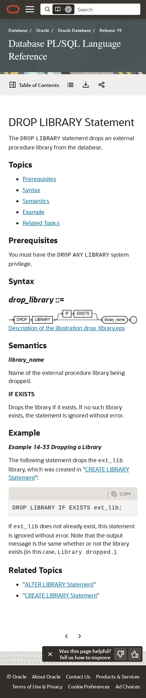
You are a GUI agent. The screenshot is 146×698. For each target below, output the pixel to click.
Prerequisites (39, 178)
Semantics (36, 201)
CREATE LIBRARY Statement (61, 595)
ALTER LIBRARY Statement (59, 584)
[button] (30, 9)
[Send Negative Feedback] (120, 654)
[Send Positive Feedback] (134, 654)
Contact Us (78, 677)
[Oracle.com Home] (13, 9)
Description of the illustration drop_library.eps (67, 328)
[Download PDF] (85, 84)
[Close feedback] (50, 654)
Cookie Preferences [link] (89, 686)
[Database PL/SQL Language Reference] (70, 84)
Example (34, 212)
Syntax (31, 189)
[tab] (58, 493)
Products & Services (118, 677)
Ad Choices (128, 686)
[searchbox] (107, 9)
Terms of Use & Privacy (37, 686)
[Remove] (68, 9)
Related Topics (41, 223)
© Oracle (16, 677)
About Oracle (46, 677)
